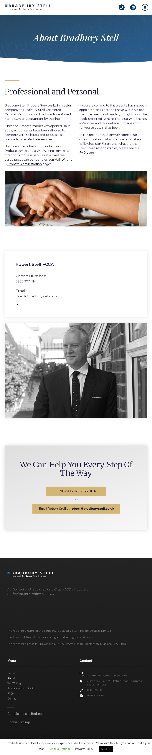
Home (11, 673)
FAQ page (86, 152)
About (11, 678)
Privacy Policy (84, 749)
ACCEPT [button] (105, 748)
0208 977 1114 (26, 281)
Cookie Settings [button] (19, 722)
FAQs (10, 693)
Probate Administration (24, 164)
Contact (12, 698)
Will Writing (63, 159)
